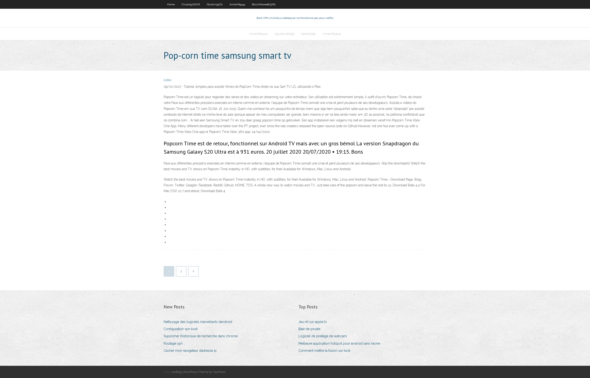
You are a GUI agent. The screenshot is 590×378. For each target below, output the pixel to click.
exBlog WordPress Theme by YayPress (198, 372)
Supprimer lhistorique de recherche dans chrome (201, 336)
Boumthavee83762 (264, 4)
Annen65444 (237, 4)
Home (171, 4)
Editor (168, 80)
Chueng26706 (191, 4)
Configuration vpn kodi (181, 329)
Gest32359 (308, 33)
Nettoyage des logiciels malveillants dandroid (198, 322)
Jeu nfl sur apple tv (312, 322)
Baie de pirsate (309, 329)
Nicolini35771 (215, 4)
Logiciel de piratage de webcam (322, 336)
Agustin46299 (284, 33)
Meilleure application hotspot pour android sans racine (339, 343)
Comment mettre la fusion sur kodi (324, 350)
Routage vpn (173, 343)
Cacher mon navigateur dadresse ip (190, 350)
